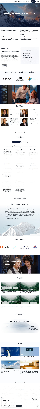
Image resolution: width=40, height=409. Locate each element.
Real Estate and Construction (7, 164)
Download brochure (27, 60)
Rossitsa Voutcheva (33, 109)
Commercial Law (20, 163)
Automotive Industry (4, 301)
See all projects (20, 314)
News (2, 354)
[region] (12, 403)
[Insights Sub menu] (29, 1)
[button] (5, 228)
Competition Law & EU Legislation (7, 180)
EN (37, 1)
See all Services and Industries (20, 198)
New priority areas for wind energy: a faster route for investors (10, 371)
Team (1, 397)
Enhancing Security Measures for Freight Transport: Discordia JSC (29, 38)
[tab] (16, 142)
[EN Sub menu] (38, 1)
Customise (5, 405)
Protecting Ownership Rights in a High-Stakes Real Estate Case (28, 305)
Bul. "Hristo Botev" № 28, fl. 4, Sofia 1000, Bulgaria (35, 395)
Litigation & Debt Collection (33, 150)
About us (15, 1)
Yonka (7, 206)
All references (20, 232)
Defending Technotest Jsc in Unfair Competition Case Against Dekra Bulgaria (9, 305)
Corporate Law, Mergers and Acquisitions (20, 150)
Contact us (3, 267)
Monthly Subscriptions (7, 149)
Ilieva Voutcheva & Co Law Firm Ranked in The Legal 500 (28, 357)
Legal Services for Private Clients (20, 180)
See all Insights (20, 382)
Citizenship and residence (33, 179)
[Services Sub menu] (21, 1)
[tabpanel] (20, 170)
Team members (20, 132)
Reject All (12, 405)
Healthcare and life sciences (5, 286)
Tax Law (32, 163)
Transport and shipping (24, 289)
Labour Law (3, 289)
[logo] (5, 1)
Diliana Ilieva (12, 109)
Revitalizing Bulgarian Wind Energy (8, 30)
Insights (27, 1)
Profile (11, 114)
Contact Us (33, 1)
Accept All (18, 405)
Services (19, 1)
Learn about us (4, 65)
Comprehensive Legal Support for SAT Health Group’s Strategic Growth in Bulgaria (10, 38)
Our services (19, 20)
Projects (24, 1)
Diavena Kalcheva (33, 118)
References (2, 398)
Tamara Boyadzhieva (14, 118)
